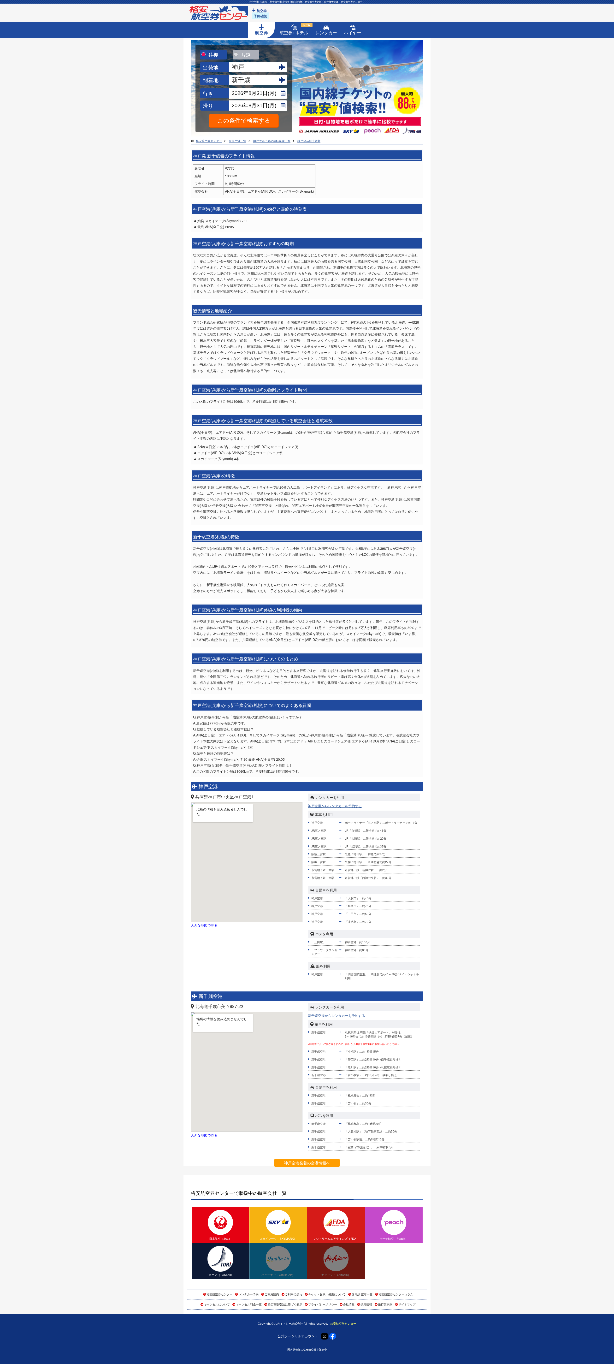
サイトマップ (407, 1304)
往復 (213, 54)
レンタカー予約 (248, 1294)
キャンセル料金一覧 (249, 1304)
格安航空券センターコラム (395, 1294)
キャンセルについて (217, 1304)
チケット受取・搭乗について (327, 1294)
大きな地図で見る (204, 925)
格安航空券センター (219, 1294)
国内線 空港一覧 (362, 1294)
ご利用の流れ (293, 1294)
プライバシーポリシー (322, 1304)
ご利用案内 (272, 1294)
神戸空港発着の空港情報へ (307, 1163)
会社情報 (348, 1304)
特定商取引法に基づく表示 (285, 1304)
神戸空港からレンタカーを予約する (335, 805)
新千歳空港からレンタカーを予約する (336, 1015)
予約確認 (260, 15)
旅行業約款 (385, 1304)
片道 (246, 54)
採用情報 (366, 1304)
